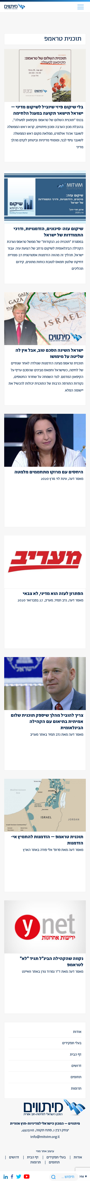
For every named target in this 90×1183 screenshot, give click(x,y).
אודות (77, 1031)
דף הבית (75, 1054)
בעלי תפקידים (71, 1043)
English (83, 967)
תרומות (76, 1088)
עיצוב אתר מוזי (45, 1151)
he (82, 1176)
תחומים (76, 1077)
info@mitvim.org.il (45, 1136)
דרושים (76, 1065)
